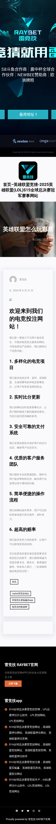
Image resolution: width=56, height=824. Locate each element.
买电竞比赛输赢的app (22, 600)
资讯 (14, 582)
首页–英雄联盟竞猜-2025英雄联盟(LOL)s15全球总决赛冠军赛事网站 (28, 190)
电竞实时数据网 (19, 607)
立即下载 (13, 683)
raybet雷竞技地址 (20, 593)
